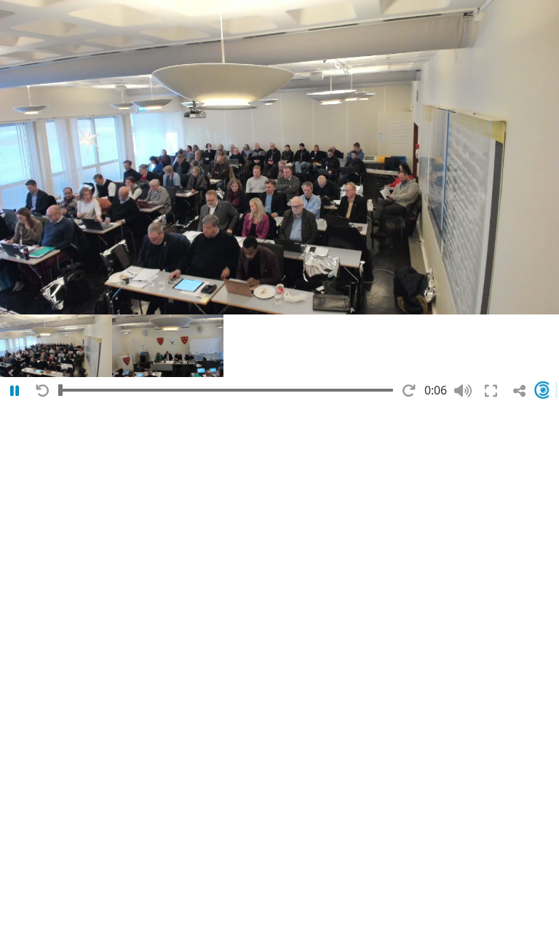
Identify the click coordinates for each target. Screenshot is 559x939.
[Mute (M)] (462, 391)
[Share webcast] (519, 391)
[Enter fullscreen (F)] (491, 391)
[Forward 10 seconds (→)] (408, 391)
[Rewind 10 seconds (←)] (42, 391)
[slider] (225, 390)
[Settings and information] (546, 390)
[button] (56, 345)
